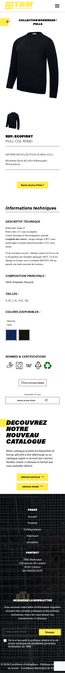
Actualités (32, 542)
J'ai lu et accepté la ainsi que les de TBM (33, 643)
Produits (32, 523)
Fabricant (32, 536)
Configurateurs (32, 529)
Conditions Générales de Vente (39, 668)
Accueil (32, 517)
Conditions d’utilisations (24, 664)
